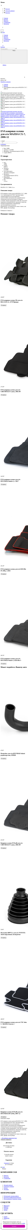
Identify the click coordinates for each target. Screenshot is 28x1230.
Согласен (14, 1226)
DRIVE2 (6, 1207)
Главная (6, 18)
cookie (23, 1223)
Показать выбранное (6, 1139)
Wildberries (6, 1218)
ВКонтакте (6, 1205)
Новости (6, 21)
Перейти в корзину (6, 82)
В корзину (3, 144)
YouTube (6, 1208)
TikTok (5, 1210)
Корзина (7, 12)
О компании (7, 22)
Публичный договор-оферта (11, 1196)
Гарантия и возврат (9, 1186)
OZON (5, 1216)
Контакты (6, 24)
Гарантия (6, 1163)
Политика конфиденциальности (12, 1197)
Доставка (6, 1189)
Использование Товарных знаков (12, 1199)
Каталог (7, 9)
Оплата (6, 1188)
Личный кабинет (10, 11)
